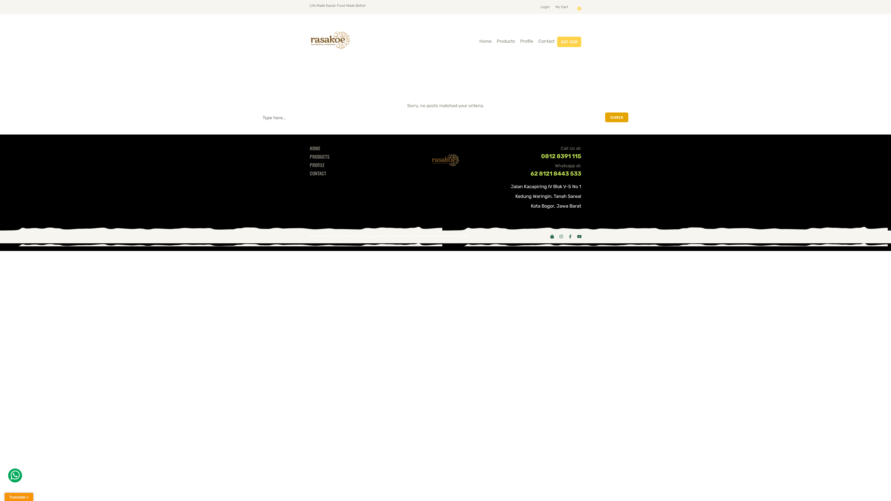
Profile (526, 41)
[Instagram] (561, 236)
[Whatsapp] (15, 475)
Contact (546, 41)
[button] (567, 6)
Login (545, 7)
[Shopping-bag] (552, 236)
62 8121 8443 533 (555, 173)
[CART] (580, 7)
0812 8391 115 (561, 156)
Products (506, 41)
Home (485, 41)
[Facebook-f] (570, 236)
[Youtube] (579, 236)
